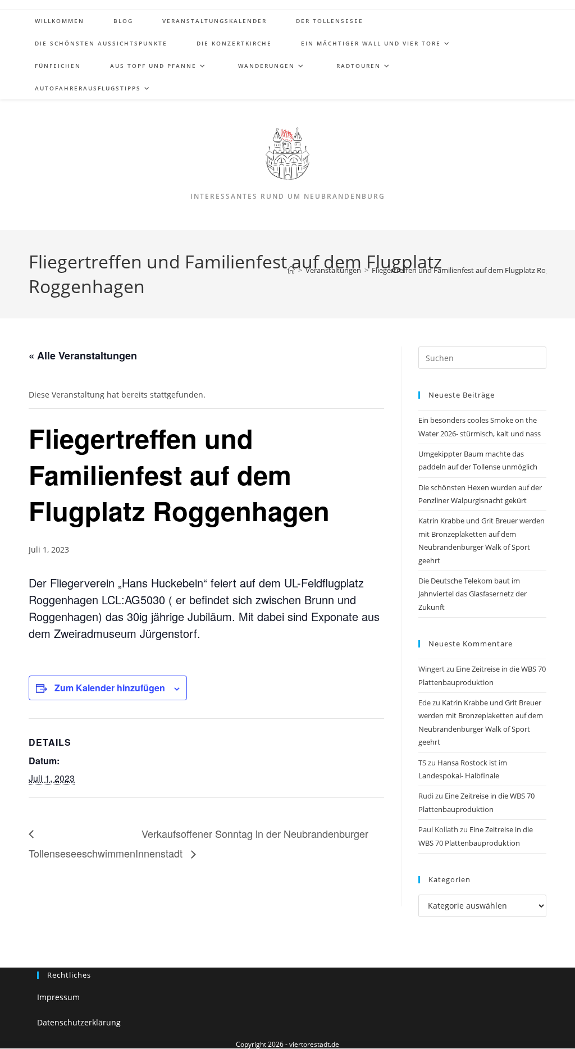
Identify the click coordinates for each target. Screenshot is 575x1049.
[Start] (291, 270)
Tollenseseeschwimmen (82, 853)
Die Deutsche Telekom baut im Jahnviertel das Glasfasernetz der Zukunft (472, 594)
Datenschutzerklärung (79, 1022)
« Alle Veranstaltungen (83, 355)
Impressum (58, 997)
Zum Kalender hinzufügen (109, 687)
